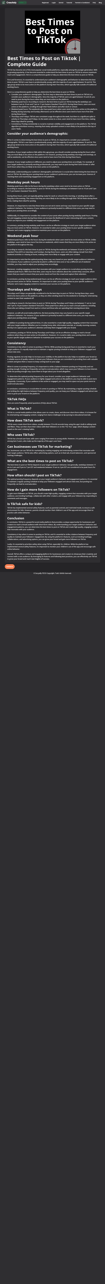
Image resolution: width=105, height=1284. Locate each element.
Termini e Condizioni (82, 3)
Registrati (45, 3)
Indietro (9, 566)
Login (54, 3)
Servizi (61, 3)
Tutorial (69, 3)
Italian (21, 2)
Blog (100, 3)
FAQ (94, 3)
